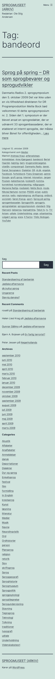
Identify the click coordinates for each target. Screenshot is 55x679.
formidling (7, 490)
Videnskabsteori (11, 645)
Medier (24, 152)
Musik (5, 522)
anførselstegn (33, 155)
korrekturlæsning (23, 184)
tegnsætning (29, 209)
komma (40, 181)
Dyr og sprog (9, 472)
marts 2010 (8, 373)
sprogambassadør (11, 202)
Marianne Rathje (10, 188)
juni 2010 (7, 360)
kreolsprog (8, 500)
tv (47, 209)
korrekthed (7, 184)
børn (22, 163)
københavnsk (17, 181)
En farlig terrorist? (35, 334)
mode (46, 188)
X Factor (28, 217)
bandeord (38, 159)
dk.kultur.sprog (10, 288)
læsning (6, 509)
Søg (4, 259)
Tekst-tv (41, 209)
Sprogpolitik (27, 202)
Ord (4, 536)
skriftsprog (37, 195)
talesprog (16, 209)
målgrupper (38, 184)
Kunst (5, 504)
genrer (47, 173)
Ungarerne (8, 293)
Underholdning (24, 213)
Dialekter (26, 170)
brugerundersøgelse (36, 163)
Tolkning (7, 622)
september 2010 (11, 355)
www (20, 217)
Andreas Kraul (18, 155)
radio (13, 195)
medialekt (24, 188)
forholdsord (19, 173)
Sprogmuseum (10, 586)
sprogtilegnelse (10, 599)
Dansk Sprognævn (11, 170)
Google (5, 177)
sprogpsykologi (10, 595)
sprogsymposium (26, 206)
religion (6, 554)
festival (6, 481)
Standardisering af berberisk (18, 279)
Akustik (6, 441)
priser (38, 191)
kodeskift (30, 181)
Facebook (7, 173)
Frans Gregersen (34, 173)
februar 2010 (9, 378)
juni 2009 (7, 414)
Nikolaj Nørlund (10, 191)
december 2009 (11, 387)
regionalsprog (24, 195)
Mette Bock (36, 188)
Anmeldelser (8, 159)
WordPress (18, 667)
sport (29, 199)
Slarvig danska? (11, 297)
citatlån (5, 166)
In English (7, 495)
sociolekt (6, 199)
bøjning (15, 163)
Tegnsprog (8, 613)
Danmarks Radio (33, 166)
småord (48, 195)
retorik (5, 558)
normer (22, 191)
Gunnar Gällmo (10, 326)
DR (33, 170)
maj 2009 (7, 418)
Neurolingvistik (10, 531)
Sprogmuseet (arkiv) (20, 661)
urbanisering (45, 213)
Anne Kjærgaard (23, 159)
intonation (37, 177)
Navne (5, 527)
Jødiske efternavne (13, 284)
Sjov (4, 563)
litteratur (7, 513)
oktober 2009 (9, 396)
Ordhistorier (9, 540)
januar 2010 (8, 382)
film (4, 486)
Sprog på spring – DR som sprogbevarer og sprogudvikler (26, 79)
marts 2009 (8, 428)
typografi (7, 631)
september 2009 (11, 400)
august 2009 (9, 405)
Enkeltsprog (9, 477)
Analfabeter (8, 450)
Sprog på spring (42, 199)
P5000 (30, 191)
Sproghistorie (9, 581)
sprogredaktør (9, 206)
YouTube (6, 220)
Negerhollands (29, 342)
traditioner (8, 626)
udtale (13, 213)
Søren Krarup (19, 199)
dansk (46, 166)
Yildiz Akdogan (41, 217)
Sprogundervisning (12, 604)
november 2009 (11, 391)
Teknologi (7, 617)
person (6, 545)
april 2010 (7, 369)
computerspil (17, 166)
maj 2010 (7, 364)
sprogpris (40, 202)
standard (40, 206)
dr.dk (38, 170)
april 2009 (7, 423)
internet (27, 177)
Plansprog (7, 549)
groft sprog (16, 177)
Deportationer (10, 463)
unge (35, 213)
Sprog (5, 572)
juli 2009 (6, 409)
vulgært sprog (9, 217)
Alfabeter (7, 445)
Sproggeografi (10, 577)
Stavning (7, 608)
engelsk (46, 170)
